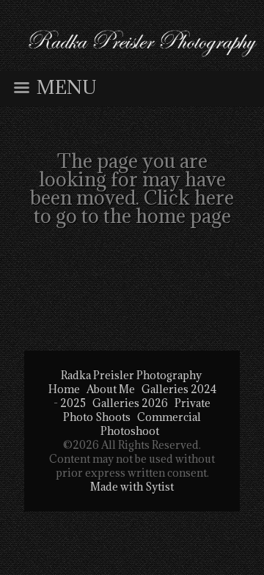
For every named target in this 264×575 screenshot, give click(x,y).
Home (64, 389)
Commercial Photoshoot (150, 424)
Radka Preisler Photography (131, 375)
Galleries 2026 (130, 403)
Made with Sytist (132, 487)
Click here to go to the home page (134, 206)
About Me (111, 389)
